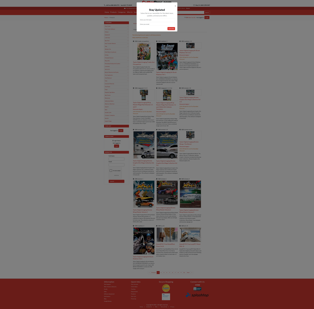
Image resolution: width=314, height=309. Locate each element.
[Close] (175, 6)
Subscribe (171, 28)
